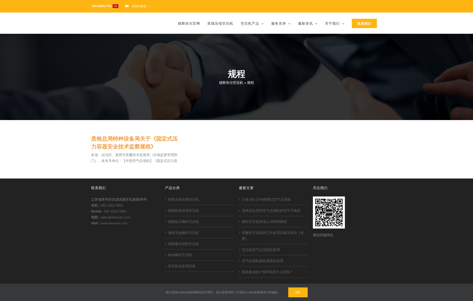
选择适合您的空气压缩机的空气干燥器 (271, 210)
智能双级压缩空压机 (183, 210)
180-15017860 (111, 205)
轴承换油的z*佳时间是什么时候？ (267, 272)
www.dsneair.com (113, 223)
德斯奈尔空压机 (231, 83)
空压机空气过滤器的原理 (261, 250)
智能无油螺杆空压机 (183, 233)
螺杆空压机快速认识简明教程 (264, 222)
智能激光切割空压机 (183, 244)
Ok (298, 292)
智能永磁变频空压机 (183, 199)
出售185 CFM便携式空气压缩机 (266, 199)
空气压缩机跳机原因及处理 (262, 261)
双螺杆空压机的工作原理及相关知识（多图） (273, 236)
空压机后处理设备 (182, 266)
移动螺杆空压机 (180, 255)
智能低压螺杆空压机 (183, 222)
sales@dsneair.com (115, 217)
